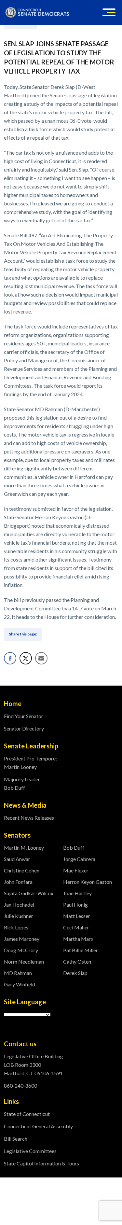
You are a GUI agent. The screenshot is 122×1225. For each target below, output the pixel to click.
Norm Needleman (24, 961)
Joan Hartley (77, 893)
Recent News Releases (29, 817)
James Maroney (21, 939)
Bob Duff (73, 847)
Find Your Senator (23, 716)
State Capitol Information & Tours (41, 1163)
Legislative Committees (30, 1151)
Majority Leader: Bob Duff (22, 783)
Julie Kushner (18, 916)
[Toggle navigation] (108, 12)
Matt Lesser (76, 916)
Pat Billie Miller (80, 950)
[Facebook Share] (10, 658)
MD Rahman (18, 973)
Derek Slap (75, 973)
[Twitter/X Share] (26, 658)
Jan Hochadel (19, 904)
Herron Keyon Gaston (87, 882)
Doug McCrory (21, 950)
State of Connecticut (27, 1114)
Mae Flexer (75, 870)
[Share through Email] (41, 658)
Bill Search (15, 1138)
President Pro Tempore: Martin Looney (30, 762)
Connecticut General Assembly (38, 1126)
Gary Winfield (19, 984)
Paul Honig (75, 904)
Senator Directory (24, 728)
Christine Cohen (21, 870)
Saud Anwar (17, 859)
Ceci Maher (76, 927)
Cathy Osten (77, 961)
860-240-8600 (20, 1085)
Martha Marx (78, 939)
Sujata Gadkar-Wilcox (28, 893)
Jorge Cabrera (79, 859)
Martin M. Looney (24, 847)
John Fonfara (18, 882)
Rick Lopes (16, 927)
